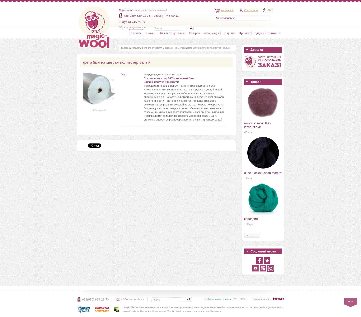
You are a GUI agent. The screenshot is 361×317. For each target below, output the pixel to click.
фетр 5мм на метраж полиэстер (204, 48)
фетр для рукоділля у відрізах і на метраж (164, 48)
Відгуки (258, 33)
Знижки (150, 33)
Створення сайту (262, 299)
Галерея (194, 33)
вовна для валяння (221, 299)
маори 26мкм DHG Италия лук (257, 125)
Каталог (136, 33)
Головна (125, 48)
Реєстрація (251, 10)
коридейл (251, 219)
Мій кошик (227, 10)
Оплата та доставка (172, 33)
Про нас (244, 33)
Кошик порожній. (226, 18)
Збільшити (98, 110)
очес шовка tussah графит (263, 173)
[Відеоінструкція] (263, 68)
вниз (350, 301)
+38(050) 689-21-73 (95, 299)
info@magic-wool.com (135, 27)
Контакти (274, 33)
